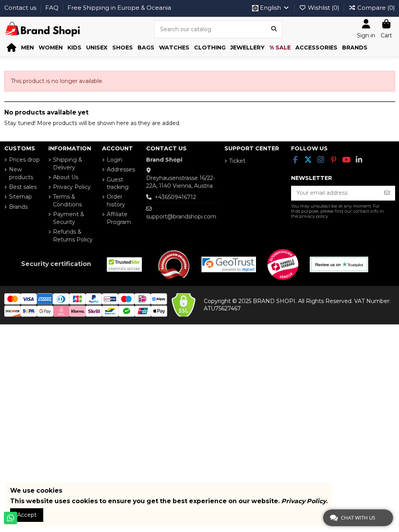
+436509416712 (175, 197)
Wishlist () (323, 7)
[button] (27, 48)
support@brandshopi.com (181, 216)
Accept (27, 514)
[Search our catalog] (274, 29)
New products (21, 173)
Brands (18, 206)
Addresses (121, 169)
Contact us (21, 7)
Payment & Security (68, 218)
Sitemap (20, 196)
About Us (65, 177)
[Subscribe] (387, 193)
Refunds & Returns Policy (73, 235)
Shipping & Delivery (67, 163)
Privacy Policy (72, 186)
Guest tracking (118, 183)
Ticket (237, 160)
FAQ (52, 7)
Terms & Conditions (67, 200)
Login (114, 159)
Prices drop (24, 159)
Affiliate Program (119, 218)
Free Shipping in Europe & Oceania (119, 7)
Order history (116, 200)
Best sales (23, 186)
